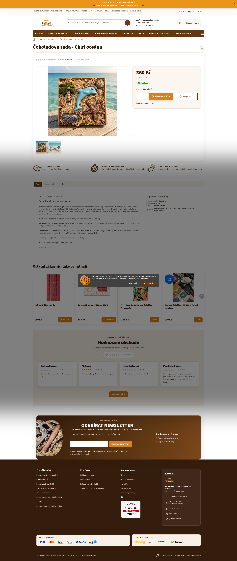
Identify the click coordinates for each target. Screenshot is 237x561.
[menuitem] (39, 33)
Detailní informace (143, 103)
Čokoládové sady (161, 201)
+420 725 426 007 (175, 501)
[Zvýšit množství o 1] (146, 94)
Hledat (127, 23)
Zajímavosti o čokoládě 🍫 (46, 488)
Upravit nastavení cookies (87, 555)
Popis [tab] (38, 184)
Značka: (82, 60)
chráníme (73, 454)
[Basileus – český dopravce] (177, 542)
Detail (154, 320)
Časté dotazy (86, 11)
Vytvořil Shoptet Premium (170, 555)
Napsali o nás (135, 11)
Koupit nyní (187, 96)
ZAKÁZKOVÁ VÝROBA (41, 11)
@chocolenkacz (175, 519)
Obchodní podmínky (43, 493)
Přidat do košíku (162, 96)
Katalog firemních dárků (89, 484)
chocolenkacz (174, 514)
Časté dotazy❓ (42, 479)
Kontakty (124, 484)
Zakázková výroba (87, 475)
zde (150, 279)
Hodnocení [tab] (49, 184)
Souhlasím (150, 283)
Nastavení (133, 283)
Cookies (39, 502)
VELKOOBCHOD (56, 11)
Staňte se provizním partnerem (92, 488)
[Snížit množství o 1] (146, 97)
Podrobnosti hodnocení (64, 60)
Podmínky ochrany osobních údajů (49, 497)
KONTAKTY (98, 11)
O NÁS (107, 11)
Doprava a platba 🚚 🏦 (45, 484)
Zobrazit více (118, 394)
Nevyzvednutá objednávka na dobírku (50, 506)
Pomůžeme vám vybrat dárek (47, 475)
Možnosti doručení (144, 89)
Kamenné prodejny (128, 493)
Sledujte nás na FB (176, 509)
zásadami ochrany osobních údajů (105, 451)
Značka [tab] (61, 184)
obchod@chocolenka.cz (178, 496)
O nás (123, 475)
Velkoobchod (85, 479)
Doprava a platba (72, 11)
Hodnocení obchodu (120, 11)
